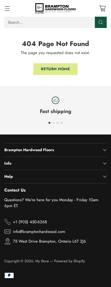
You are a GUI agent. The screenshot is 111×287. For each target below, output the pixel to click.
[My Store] (55, 8)
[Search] (101, 22)
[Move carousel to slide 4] (62, 123)
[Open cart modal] (102, 8)
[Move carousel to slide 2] (53, 123)
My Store (42, 261)
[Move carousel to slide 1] (49, 123)
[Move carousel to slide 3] (57, 123)
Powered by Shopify (69, 261)
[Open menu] (7, 8)
